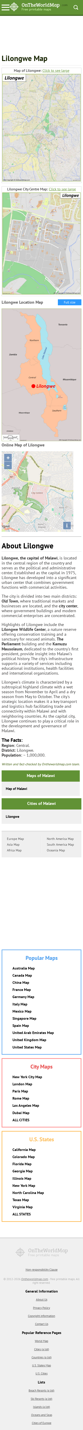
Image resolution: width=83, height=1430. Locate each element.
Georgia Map (22, 1171)
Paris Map (20, 1091)
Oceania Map (56, 850)
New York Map (23, 1185)
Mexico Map (22, 1011)
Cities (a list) (41, 1349)
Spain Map (20, 1025)
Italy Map (19, 1004)
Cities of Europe (41, 1423)
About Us (41, 1300)
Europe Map (15, 839)
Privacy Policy (41, 1308)
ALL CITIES (20, 1120)
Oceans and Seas (41, 1415)
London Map (22, 1084)
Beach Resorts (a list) (41, 1390)
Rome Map (20, 1098)
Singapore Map (24, 1018)
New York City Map (27, 1077)
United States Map (27, 1047)
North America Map (60, 839)
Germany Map (23, 996)
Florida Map (22, 1164)
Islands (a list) (41, 1407)
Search (75, 7)
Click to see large (55, 70)
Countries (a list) (42, 1357)
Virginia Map (22, 1207)
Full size (69, 302)
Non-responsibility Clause (42, 1270)
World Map (41, 1341)
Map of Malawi (16, 788)
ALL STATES (21, 1214)
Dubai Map (21, 1112)
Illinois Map (21, 1178)
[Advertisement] (41, 35)
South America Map (60, 844)
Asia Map (13, 844)
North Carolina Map (28, 1192)
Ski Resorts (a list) (41, 1399)
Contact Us (41, 1324)
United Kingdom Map (29, 1039)
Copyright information (41, 1316)
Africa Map (14, 850)
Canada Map (22, 975)
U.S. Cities (41, 1373)
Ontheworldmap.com (34, 1279)
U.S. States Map (41, 1365)
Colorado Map (23, 1156)
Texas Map (20, 1199)
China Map (20, 982)
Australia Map (23, 968)
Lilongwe (12, 816)
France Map (21, 989)
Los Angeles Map (25, 1105)
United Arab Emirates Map (33, 1032)
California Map (24, 1149)
